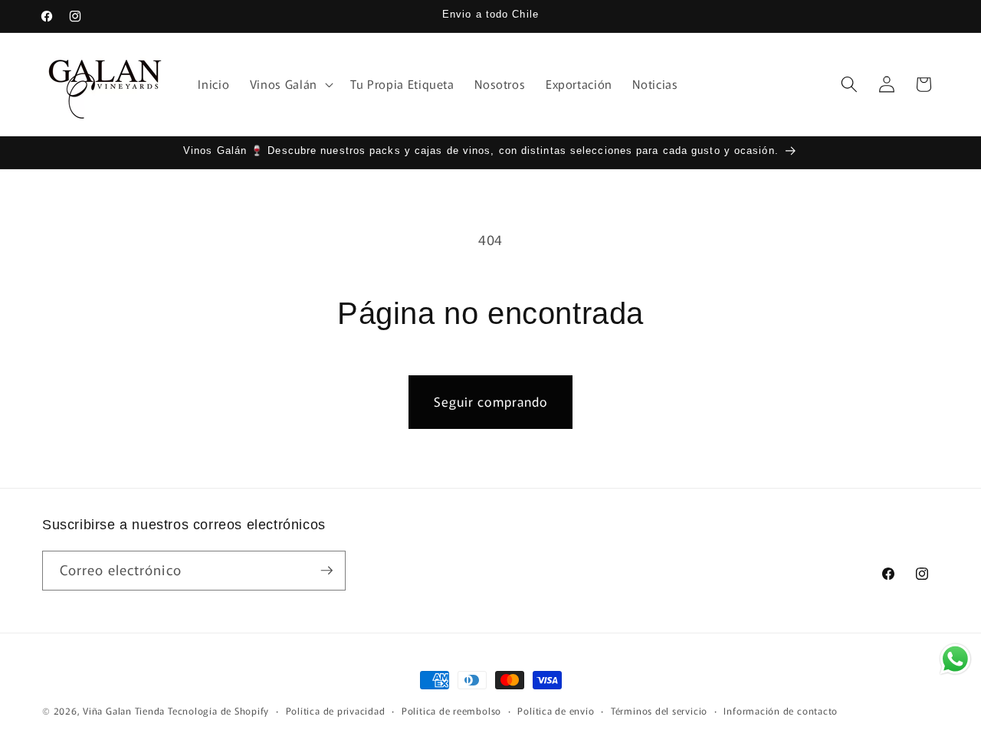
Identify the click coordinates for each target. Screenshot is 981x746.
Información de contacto (780, 710)
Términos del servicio (659, 710)
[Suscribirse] (326, 571)
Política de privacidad (336, 710)
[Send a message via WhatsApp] (955, 659)
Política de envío (555, 710)
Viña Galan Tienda (124, 710)
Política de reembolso (451, 710)
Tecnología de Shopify (218, 710)
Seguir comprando (491, 401)
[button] (290, 84)
